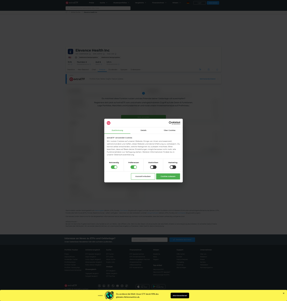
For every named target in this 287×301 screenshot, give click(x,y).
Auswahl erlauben (143, 176)
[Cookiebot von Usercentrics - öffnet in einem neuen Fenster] (170, 123)
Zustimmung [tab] (117, 130)
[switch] (133, 167)
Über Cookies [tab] (169, 130)
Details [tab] (144, 130)
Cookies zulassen (168, 176)
